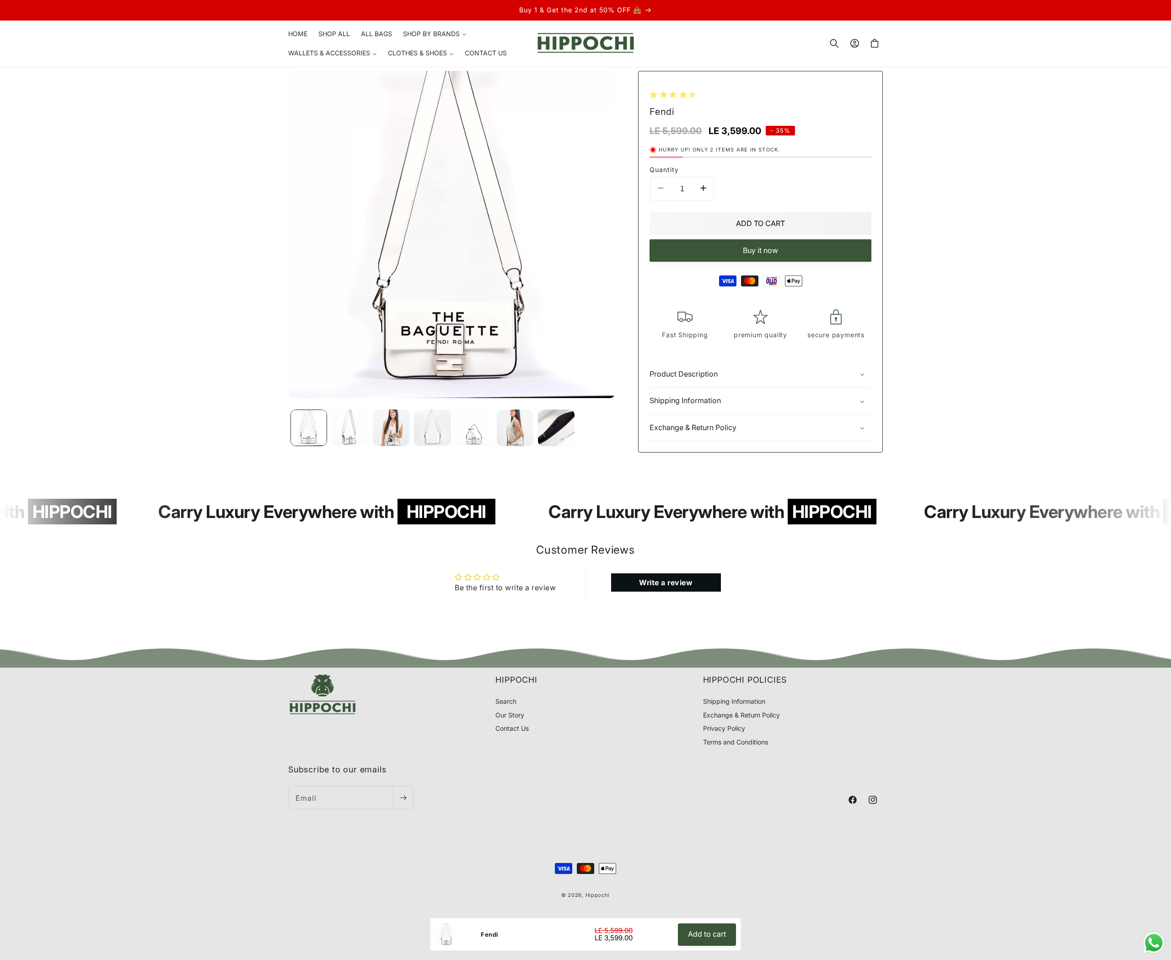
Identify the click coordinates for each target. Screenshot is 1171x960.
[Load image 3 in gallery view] (391, 428)
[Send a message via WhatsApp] (1153, 942)
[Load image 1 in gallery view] (308, 428)
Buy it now (760, 250)
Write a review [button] (666, 582)
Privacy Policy (724, 729)
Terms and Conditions (735, 742)
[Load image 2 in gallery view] (350, 428)
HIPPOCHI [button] (516, 680)
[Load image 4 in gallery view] (432, 428)
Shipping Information (734, 702)
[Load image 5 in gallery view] (474, 428)
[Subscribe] (403, 798)
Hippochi (598, 895)
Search (505, 702)
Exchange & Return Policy (741, 715)
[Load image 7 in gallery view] (556, 428)
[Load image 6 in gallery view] (515, 428)
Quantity (664, 169)
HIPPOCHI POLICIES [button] (745, 680)
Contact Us (512, 729)
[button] (434, 33)
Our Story (509, 715)
